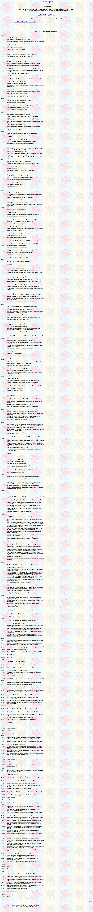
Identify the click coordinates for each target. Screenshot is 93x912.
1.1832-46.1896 (50, 13)
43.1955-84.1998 (51, 15)
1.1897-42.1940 (50, 14)
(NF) (45, 14)
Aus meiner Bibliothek (48, 1)
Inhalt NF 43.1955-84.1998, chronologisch (25, 22)
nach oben (90, 901)
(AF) (45, 13)
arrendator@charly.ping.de (16, 905)
